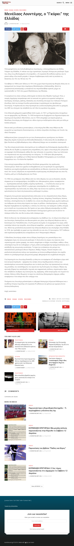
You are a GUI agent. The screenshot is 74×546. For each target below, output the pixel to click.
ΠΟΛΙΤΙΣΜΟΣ (22, 10)
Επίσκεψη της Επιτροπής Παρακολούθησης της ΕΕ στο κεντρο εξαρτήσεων (59, 344)
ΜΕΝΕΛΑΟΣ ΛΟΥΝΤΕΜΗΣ (49, 301)
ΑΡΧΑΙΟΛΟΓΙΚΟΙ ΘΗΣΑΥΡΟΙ (57, 356)
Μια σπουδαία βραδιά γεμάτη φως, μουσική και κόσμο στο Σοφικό (25, 377)
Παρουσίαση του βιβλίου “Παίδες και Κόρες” (47, 448)
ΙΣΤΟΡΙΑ (16, 10)
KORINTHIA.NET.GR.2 (22, 382)
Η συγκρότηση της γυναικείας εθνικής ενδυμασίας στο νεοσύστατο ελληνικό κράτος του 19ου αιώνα (25, 345)
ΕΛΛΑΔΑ (11, 10)
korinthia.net (14, 23)
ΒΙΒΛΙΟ (6, 10)
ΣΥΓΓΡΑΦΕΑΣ (66, 301)
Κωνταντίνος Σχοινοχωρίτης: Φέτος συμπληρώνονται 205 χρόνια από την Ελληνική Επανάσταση (25, 362)
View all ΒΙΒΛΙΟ (35, 486)
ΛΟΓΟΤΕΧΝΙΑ (66, 299)
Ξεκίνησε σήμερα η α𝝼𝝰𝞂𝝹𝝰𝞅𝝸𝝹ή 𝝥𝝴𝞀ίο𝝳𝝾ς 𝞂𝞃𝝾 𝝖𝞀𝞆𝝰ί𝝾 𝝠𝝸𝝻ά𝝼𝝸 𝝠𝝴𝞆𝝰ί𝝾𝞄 (58, 362)
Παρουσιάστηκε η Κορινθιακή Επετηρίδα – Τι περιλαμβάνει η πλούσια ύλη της (47, 409)
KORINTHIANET (20, 367)
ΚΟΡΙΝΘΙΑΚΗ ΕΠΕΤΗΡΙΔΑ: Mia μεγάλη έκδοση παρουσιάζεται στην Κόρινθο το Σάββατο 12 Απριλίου (48, 430)
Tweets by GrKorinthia (11, 506)
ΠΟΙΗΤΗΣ (59, 301)
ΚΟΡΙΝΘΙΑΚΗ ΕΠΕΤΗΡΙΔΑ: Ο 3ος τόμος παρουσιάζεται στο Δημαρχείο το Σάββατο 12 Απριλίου (48, 470)
